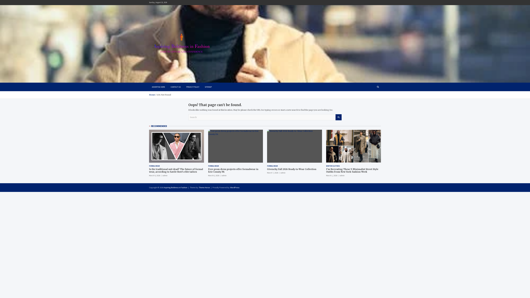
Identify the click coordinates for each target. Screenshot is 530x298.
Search (339, 117)
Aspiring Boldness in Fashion (175, 187)
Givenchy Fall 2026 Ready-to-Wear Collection (291, 169)
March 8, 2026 (213, 175)
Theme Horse (204, 187)
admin (164, 175)
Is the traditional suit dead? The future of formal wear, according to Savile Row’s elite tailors (176, 170)
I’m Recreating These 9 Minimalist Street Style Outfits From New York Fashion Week (352, 170)
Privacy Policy (192, 87)
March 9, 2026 (154, 175)
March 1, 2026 (331, 175)
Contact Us (176, 87)
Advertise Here (158, 87)
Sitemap (208, 87)
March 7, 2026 (272, 172)
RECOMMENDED (159, 126)
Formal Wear (154, 166)
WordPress (234, 187)
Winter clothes (333, 166)
